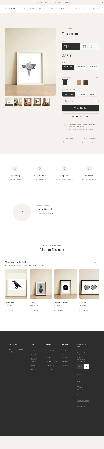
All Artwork (34, 351)
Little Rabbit (67, 28)
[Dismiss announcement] (102, 2)
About (51, 9)
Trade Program (67, 365)
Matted (92, 94)
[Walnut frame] (86, 82)
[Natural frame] (79, 82)
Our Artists (66, 351)
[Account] (94, 9)
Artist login (80, 9)
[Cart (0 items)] (98, 9)
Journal (49, 369)
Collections (35, 355)
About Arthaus (51, 351)
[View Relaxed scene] (37, 102)
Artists (42, 9)
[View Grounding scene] (18, 102)
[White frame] (72, 82)
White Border (68, 94)
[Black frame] (65, 82)
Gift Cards (34, 369)
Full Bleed (82, 94)
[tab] (71, 46)
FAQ (78, 381)
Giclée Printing (51, 361)
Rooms (32, 9)
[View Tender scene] (46, 102)
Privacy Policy (81, 406)
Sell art (66, 9)
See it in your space (82, 116)
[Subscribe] (86, 366)
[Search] (89, 9)
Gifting (33, 365)
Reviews (65, 361)
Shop (23, 9)
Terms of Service (83, 401)
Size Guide (50, 365)
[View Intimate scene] (28, 102)
